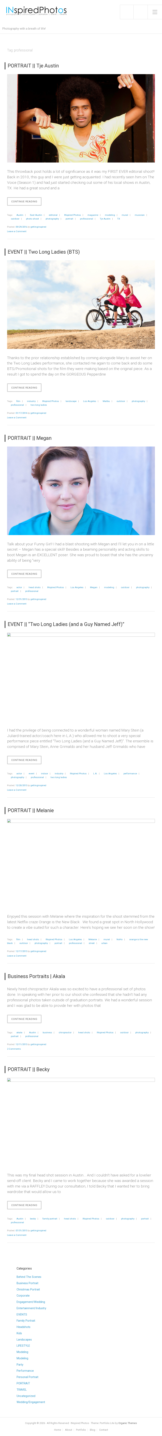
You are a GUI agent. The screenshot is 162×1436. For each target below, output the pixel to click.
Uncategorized (26, 1396)
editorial (53, 215)
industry (31, 401)
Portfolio (81, 1430)
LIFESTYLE (23, 1345)
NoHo (119, 939)
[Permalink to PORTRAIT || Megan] (81, 491)
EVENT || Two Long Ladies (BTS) (44, 252)
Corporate (23, 1295)
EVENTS (22, 1314)
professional (86, 218)
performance (130, 773)
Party (20, 1364)
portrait (69, 218)
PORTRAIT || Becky (29, 1069)
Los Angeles (89, 401)
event (31, 773)
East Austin (36, 215)
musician (140, 215)
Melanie (93, 939)
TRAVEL (22, 1389)
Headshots (23, 1327)
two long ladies (39, 405)
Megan (93, 587)
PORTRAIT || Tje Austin (33, 66)
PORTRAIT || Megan (30, 438)
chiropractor (65, 1032)
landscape (71, 401)
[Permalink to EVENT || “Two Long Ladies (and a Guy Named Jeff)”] (81, 677)
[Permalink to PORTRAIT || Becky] (81, 1122)
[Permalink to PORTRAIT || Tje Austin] (81, 118)
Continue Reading (26, 203)
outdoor (15, 218)
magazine (93, 215)
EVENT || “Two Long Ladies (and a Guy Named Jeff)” (66, 624)
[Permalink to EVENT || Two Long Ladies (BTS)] (81, 304)
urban (104, 943)
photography (52, 218)
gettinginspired (38, 226)
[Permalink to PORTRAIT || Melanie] (81, 863)
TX (118, 218)
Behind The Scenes (29, 1277)
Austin (19, 215)
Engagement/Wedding (31, 1302)
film (18, 401)
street (92, 943)
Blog (92, 1430)
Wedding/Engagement (31, 1402)
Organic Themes (127, 1423)
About (68, 1430)
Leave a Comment (16, 231)
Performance (25, 1370)
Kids (19, 1333)
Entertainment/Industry (31, 1308)
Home (57, 1430)
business (47, 1032)
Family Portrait (26, 1320)
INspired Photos (72, 215)
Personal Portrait (27, 1377)
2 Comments (14, 1048)
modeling (110, 215)
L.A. (95, 773)
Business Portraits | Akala (36, 976)
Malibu (106, 401)
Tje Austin (105, 218)
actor (19, 587)
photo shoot (32, 218)
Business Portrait (27, 1283)
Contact (103, 1430)
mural (125, 215)
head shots (34, 587)
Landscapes (24, 1339)
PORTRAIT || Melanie (31, 810)
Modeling (22, 1352)
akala (19, 1032)
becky (33, 1218)
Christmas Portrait (28, 1289)
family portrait (49, 1218)
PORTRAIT (23, 1383)
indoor (44, 773)
